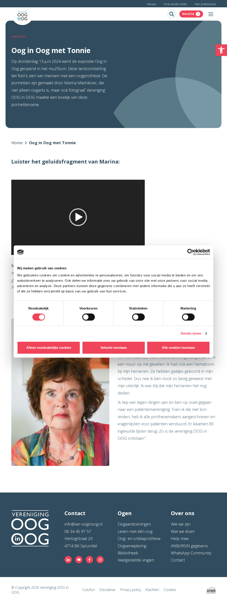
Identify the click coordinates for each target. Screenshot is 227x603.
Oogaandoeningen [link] (134, 524)
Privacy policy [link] (130, 589)
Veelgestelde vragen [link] (136, 560)
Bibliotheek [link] (128, 553)
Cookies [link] (170, 589)
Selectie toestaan (113, 347)
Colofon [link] (88, 589)
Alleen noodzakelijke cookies (48, 347)
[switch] (88, 317)
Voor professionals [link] (205, 4)
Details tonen (191, 333)
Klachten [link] (152, 589)
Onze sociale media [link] (175, 4)
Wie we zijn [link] (180, 524)
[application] (78, 217)
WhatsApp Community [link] (191, 553)
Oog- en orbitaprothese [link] (139, 538)
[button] (78, 217)
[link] (221, 50)
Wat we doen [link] (183, 531)
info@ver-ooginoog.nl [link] (84, 524)
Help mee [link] (180, 538)
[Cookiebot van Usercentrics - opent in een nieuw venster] (190, 252)
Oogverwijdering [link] (132, 545)
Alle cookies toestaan (178, 347)
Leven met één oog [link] (135, 531)
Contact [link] (178, 560)
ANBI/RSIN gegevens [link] (189, 545)
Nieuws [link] (151, 4)
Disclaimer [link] (107, 589)
